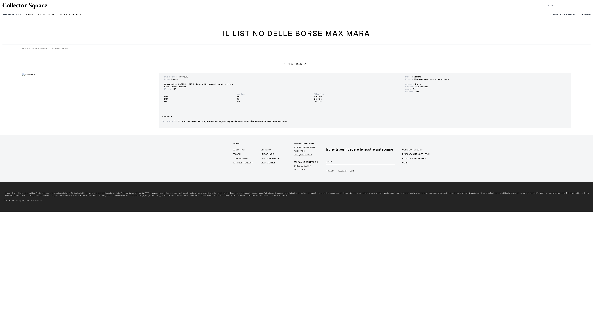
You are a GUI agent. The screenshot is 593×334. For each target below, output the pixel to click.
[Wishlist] (576, 6)
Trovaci (237, 154)
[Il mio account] (589, 6)
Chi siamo (266, 150)
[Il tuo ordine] (583, 6)
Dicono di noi (268, 163)
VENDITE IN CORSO (12, 14)
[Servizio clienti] (570, 6)
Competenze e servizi (563, 14)
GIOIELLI (52, 14)
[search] (544, 4)
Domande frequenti (243, 163)
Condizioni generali (412, 150)
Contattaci (239, 150)
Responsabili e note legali (416, 154)
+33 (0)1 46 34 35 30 (303, 155)
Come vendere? (240, 158)
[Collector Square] (24, 5)
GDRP (405, 163)
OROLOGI (40, 14)
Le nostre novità (270, 158)
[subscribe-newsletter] (393, 162)
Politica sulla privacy (414, 158)
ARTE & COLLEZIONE (70, 14)
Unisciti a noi (268, 154)
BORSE (29, 14)
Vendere (586, 14)
